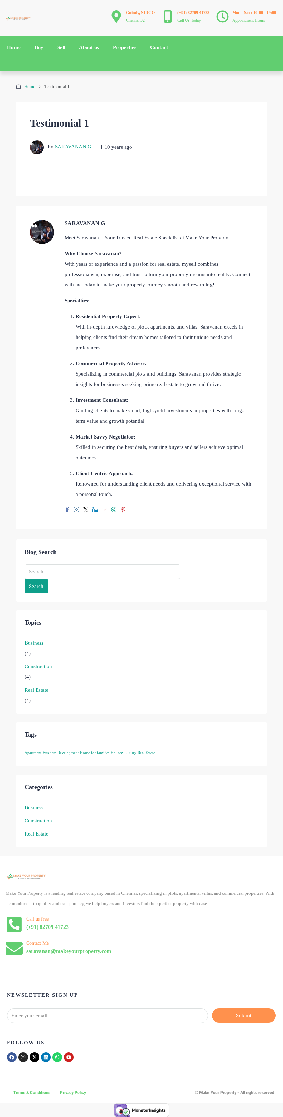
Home (14, 47)
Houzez (117, 753)
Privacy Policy (73, 1092)
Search (36, 586)
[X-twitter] (34, 1057)
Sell (61, 47)
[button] (138, 65)
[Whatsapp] (57, 1057)
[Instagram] (23, 1057)
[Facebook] (12, 1057)
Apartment (33, 753)
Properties (124, 47)
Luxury (130, 753)
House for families (94, 753)
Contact (159, 47)
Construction (38, 666)
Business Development (61, 753)
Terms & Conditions (31, 1092)
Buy (39, 47)
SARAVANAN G (73, 147)
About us (89, 47)
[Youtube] (69, 1057)
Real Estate (36, 690)
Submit (243, 1015)
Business (34, 643)
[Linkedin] (46, 1057)
